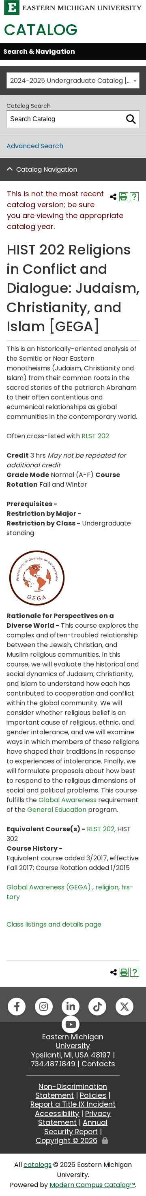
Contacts (98, 1064)
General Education (56, 809)
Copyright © (66, 1141)
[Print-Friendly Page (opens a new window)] (123, 196)
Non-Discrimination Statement (71, 1091)
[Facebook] (17, 1006)
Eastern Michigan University (72, 1041)
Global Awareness (68, 800)
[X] (124, 1006)
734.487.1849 (53, 1064)
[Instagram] (44, 1006)
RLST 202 (95, 436)
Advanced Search (34, 146)
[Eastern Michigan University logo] (73, 7)
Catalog (40, 29)
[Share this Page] (113, 196)
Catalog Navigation (46, 169)
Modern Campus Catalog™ (92, 1185)
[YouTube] (70, 1024)
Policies (93, 1095)
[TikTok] (97, 1006)
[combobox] (73, 80)
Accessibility (57, 1113)
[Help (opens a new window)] (134, 196)
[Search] (131, 119)
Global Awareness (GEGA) (49, 887)
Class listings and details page (53, 924)
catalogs (38, 1164)
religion (106, 887)
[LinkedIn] (70, 1006)
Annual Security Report (76, 1127)
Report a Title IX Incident (73, 1104)
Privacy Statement (74, 1118)
